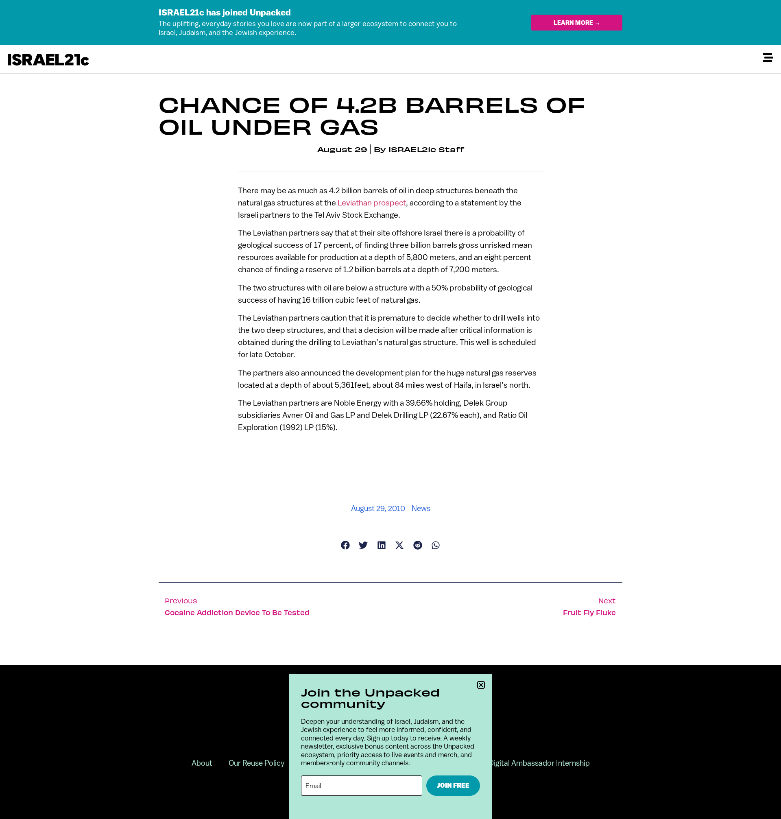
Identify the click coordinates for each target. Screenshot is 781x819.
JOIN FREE (453, 785)
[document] (390, 409)
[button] (481, 685)
